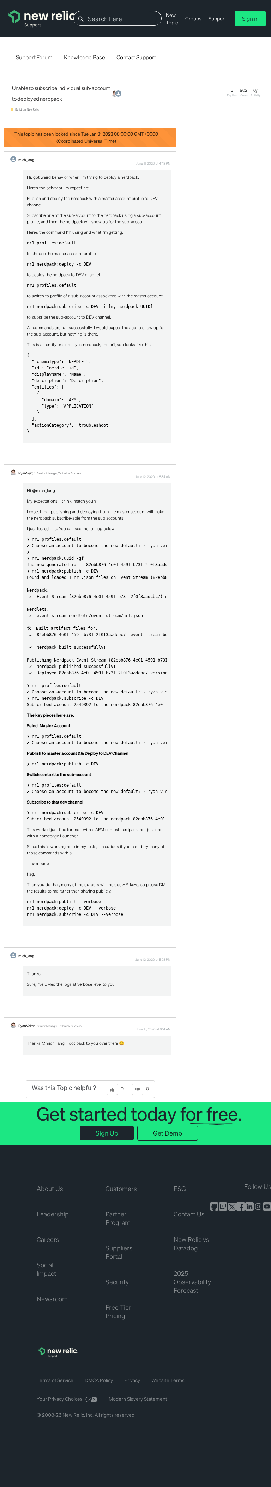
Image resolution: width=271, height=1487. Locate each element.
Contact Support (136, 57)
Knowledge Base (84, 57)
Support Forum (34, 57)
